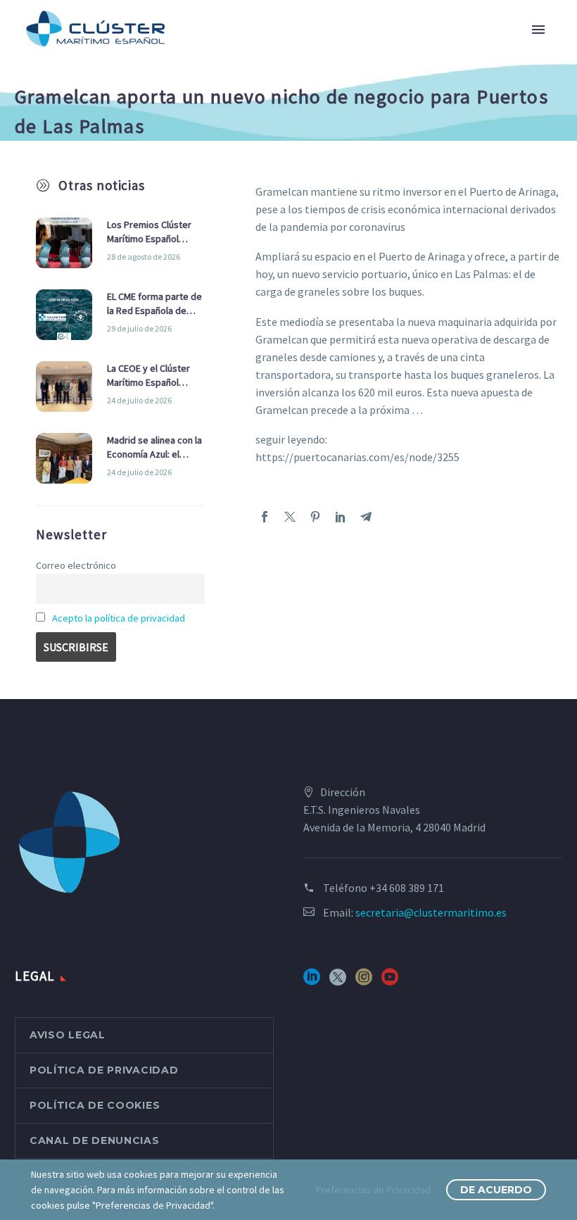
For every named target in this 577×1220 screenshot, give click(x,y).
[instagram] (363, 982)
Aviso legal (68, 1035)
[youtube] (389, 982)
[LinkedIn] (340, 516)
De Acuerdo (496, 1189)
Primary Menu (538, 29)
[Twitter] (290, 516)
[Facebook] (264, 516)
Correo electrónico (76, 565)
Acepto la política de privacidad (118, 618)
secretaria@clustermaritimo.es (431, 912)
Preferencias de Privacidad (373, 1189)
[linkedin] (311, 982)
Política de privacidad (104, 1070)
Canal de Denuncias (95, 1140)
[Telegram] (366, 516)
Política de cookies (95, 1105)
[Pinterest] (315, 516)
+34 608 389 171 (406, 888)
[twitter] (337, 982)
